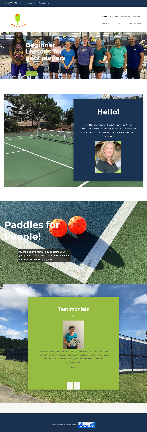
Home (104, 16)
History (114, 16)
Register (106, 24)
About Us (125, 16)
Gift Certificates (133, 24)
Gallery (136, 16)
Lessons (118, 24)
